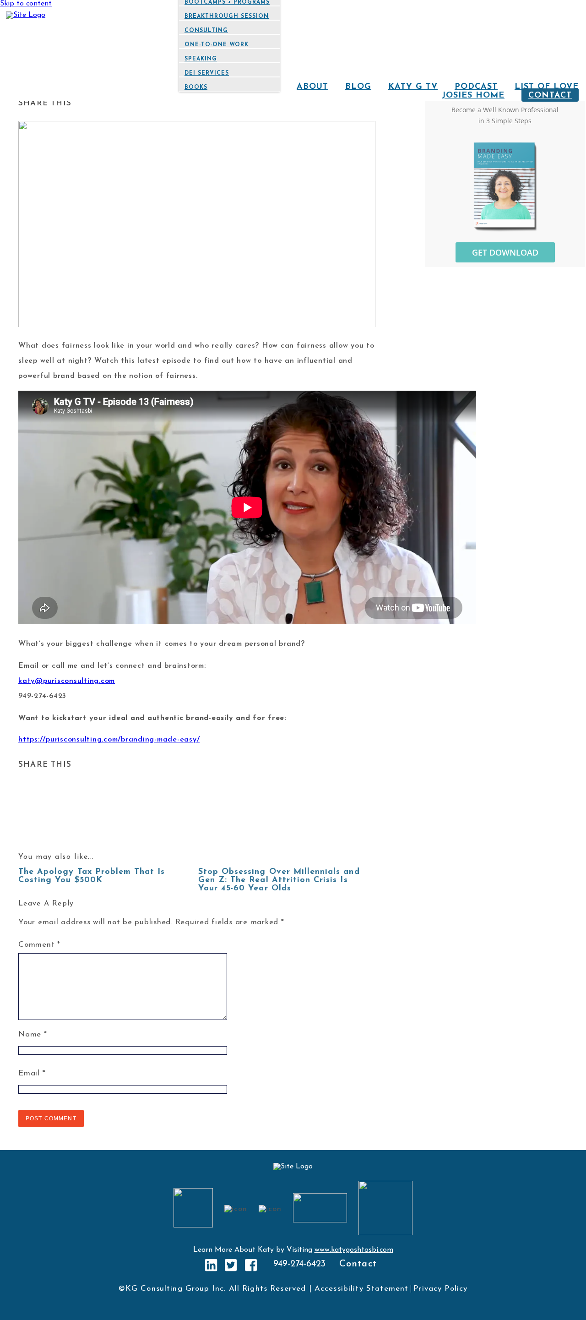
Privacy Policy (440, 1289)
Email (31, 1073)
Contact (550, 96)
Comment (39, 945)
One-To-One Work (216, 45)
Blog (358, 87)
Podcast (476, 87)
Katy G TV (413, 87)
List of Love (547, 87)
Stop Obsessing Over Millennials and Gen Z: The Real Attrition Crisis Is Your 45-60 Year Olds (279, 880)
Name (32, 1034)
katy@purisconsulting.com (66, 681)
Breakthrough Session (226, 16)
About (312, 87)
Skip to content (26, 3)
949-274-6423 (299, 1264)
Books (195, 87)
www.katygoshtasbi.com (354, 1250)
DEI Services (206, 73)
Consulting (206, 30)
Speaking (200, 59)
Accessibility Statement (361, 1289)
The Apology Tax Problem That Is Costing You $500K (91, 876)
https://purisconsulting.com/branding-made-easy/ (109, 739)
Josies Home (473, 96)
